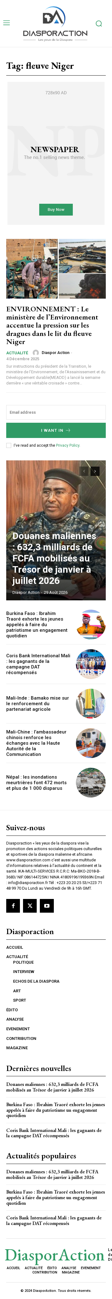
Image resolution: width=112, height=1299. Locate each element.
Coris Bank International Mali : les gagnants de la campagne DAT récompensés (38, 664)
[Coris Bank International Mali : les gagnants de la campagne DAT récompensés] (91, 664)
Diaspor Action (55, 352)
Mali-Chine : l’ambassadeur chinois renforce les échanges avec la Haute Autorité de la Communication (36, 743)
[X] (30, 906)
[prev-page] (83, 471)
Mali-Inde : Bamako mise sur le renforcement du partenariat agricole (37, 703)
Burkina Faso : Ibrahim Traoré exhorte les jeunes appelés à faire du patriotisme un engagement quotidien (37, 625)
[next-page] (95, 471)
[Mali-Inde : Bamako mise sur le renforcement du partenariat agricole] (91, 704)
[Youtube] (47, 906)
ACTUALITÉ (17, 353)
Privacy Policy (67, 445)
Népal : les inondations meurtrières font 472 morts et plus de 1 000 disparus (36, 782)
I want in (52, 430)
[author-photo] (37, 353)
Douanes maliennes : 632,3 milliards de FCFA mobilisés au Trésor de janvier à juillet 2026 (54, 558)
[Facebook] (13, 906)
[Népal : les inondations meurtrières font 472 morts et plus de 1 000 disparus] (91, 783)
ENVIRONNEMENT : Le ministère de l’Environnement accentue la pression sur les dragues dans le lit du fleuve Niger (52, 325)
